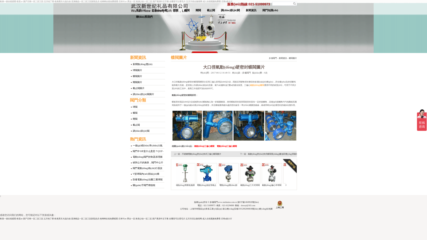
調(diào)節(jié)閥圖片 (143, 94)
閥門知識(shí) (270, 10)
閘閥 (198, 10)
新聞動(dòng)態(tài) (142, 64)
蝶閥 (135, 113)
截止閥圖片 (138, 88)
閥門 (275, 58)
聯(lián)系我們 (144, 16)
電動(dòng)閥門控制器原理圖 (147, 157)
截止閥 (211, 10)
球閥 (135, 107)
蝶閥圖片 (137, 76)
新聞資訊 (251, 10)
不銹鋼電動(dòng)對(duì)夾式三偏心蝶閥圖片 (201, 154)
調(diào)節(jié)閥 (230, 10)
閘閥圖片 (137, 82)
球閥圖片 (137, 70)
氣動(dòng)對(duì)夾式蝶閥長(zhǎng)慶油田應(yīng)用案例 (273, 154)
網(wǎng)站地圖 (266, 209)
